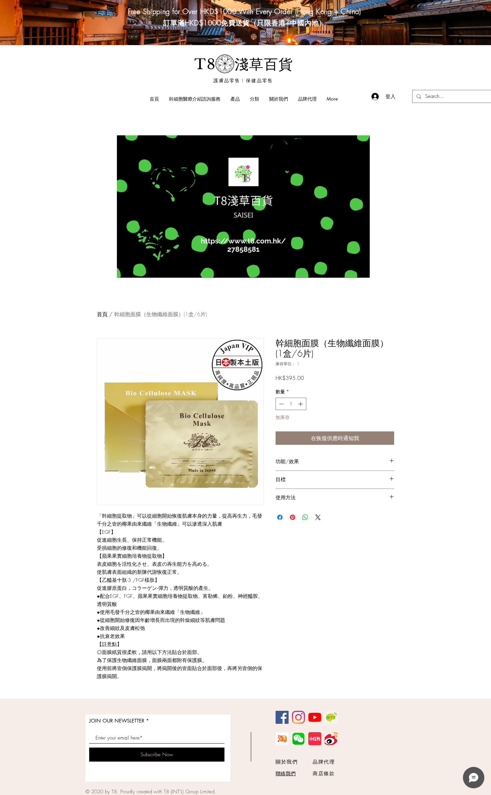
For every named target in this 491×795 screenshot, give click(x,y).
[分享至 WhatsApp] (305, 517)
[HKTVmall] (331, 717)
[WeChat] (298, 738)
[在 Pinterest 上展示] (293, 517)
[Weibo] (331, 738)
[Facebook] (282, 717)
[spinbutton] (291, 404)
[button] (361, 270)
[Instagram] (298, 717)
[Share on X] (318, 517)
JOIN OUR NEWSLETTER (116, 720)
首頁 (102, 314)
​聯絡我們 (286, 773)
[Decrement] (281, 404)
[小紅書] (314, 738)
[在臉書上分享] (280, 517)
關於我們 (287, 762)
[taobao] (282, 738)
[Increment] (301, 404)
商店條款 (324, 773)
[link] (460, 39)
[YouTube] (314, 717)
